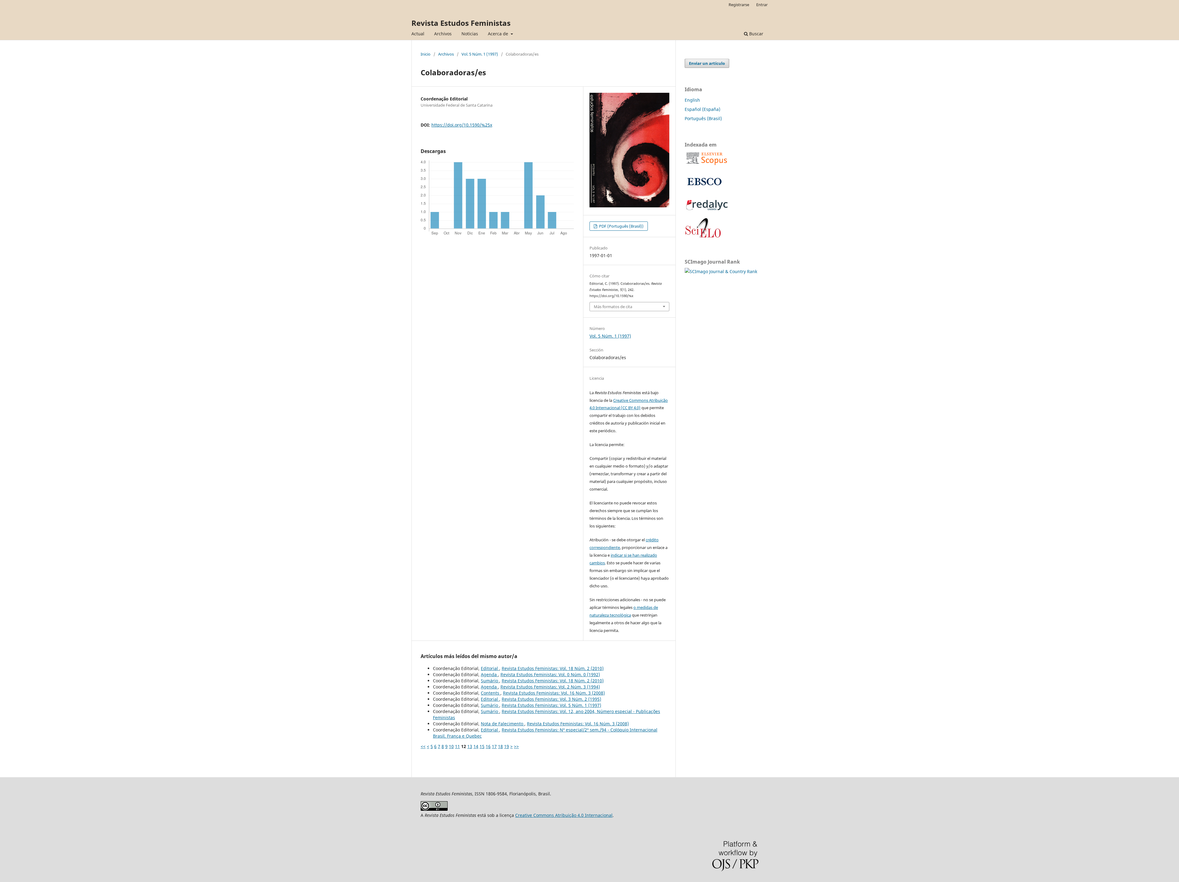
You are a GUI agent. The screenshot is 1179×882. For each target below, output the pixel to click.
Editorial (490, 668)
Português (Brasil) (703, 118)
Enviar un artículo (707, 63)
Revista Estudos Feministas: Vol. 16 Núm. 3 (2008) (554, 693)
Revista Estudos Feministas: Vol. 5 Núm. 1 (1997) (551, 705)
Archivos (443, 34)
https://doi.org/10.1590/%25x (461, 125)
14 (475, 746)
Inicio (425, 54)
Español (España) (702, 109)
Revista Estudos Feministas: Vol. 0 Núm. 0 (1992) (550, 674)
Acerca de (498, 34)
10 (451, 746)
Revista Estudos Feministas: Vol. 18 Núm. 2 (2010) (553, 668)
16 (488, 746)
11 (457, 746)
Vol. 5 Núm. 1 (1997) (479, 54)
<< (423, 746)
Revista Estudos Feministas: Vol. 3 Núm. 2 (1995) (551, 699)
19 (506, 746)
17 (494, 746)
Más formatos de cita (613, 306)
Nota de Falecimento (502, 724)
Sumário (490, 681)
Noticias (469, 34)
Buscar (755, 34)
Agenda (489, 674)
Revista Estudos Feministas (461, 23)
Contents (490, 693)
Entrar (762, 4)
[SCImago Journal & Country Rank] (721, 271)
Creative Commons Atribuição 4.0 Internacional (564, 815)
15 (482, 746)
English (692, 100)
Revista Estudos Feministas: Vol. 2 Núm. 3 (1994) (550, 687)
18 (500, 746)
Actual (417, 34)
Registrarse (739, 4)
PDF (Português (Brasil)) (621, 226)
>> (516, 746)
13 (469, 746)
